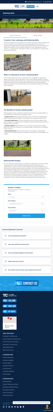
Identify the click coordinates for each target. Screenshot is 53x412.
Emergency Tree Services (10, 344)
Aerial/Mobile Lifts (8, 347)
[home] (21, 6)
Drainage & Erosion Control (10, 387)
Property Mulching (8, 357)
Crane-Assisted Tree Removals (11, 339)
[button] (36, 6)
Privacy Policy (6, 404)
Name (9, 194)
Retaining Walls (7, 381)
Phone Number (12, 207)
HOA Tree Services (8, 350)
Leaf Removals (7, 368)
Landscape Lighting (8, 371)
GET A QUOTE (30, 6)
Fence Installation (8, 392)
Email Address (12, 200)
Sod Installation (7, 363)
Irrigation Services (8, 365)
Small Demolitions (8, 395)
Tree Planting (6, 374)
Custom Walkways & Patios (10, 384)
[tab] (15, 36)
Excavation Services (8, 390)
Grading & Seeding (8, 360)
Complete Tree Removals (10, 336)
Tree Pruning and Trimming (10, 341)
